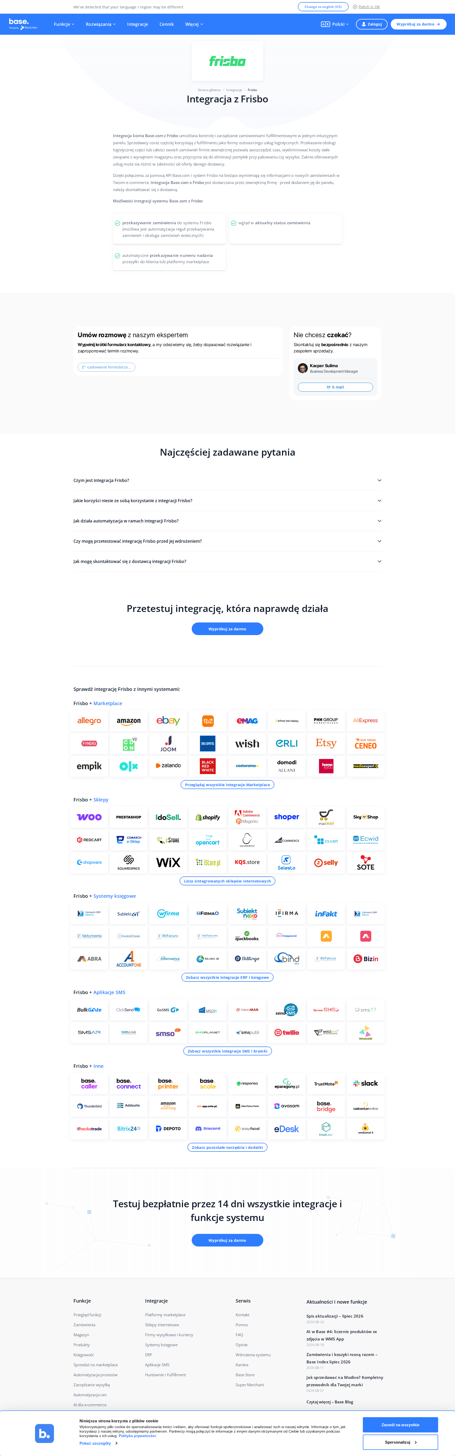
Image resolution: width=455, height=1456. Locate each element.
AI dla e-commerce (89, 1404)
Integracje (137, 24)
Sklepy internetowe (162, 1324)
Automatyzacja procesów (95, 1374)
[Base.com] (24, 24)
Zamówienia (84, 1324)
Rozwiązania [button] (98, 24)
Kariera (242, 1364)
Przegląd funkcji (87, 1314)
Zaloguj (375, 24)
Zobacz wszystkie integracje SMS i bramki (228, 1051)
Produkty (81, 1344)
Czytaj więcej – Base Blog (329, 1401)
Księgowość (83, 1354)
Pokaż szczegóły (95, 1443)
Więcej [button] (192, 24)
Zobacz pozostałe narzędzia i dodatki (227, 1147)
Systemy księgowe (114, 896)
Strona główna (209, 90)
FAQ (239, 1334)
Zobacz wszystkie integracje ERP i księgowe (227, 977)
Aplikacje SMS (109, 992)
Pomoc (242, 1324)
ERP (148, 1354)
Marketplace (107, 703)
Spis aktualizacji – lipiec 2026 (334, 1316)
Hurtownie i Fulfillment (165, 1374)
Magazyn (81, 1334)
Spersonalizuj (397, 1442)
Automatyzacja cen (90, 1394)
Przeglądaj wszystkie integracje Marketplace (227, 784)
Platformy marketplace (165, 1314)
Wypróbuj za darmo (415, 24)
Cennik (167, 24)
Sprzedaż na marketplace (95, 1364)
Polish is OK (369, 6)
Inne (98, 1066)
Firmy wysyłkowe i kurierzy (169, 1334)
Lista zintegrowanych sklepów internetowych (227, 881)
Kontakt (242, 1314)
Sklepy (100, 799)
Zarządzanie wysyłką (91, 1384)
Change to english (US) (323, 6)
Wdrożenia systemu (253, 1354)
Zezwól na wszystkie (400, 1425)
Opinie (242, 1344)
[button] (335, 24)
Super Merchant (250, 1384)
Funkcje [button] (62, 24)
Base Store (245, 1374)
